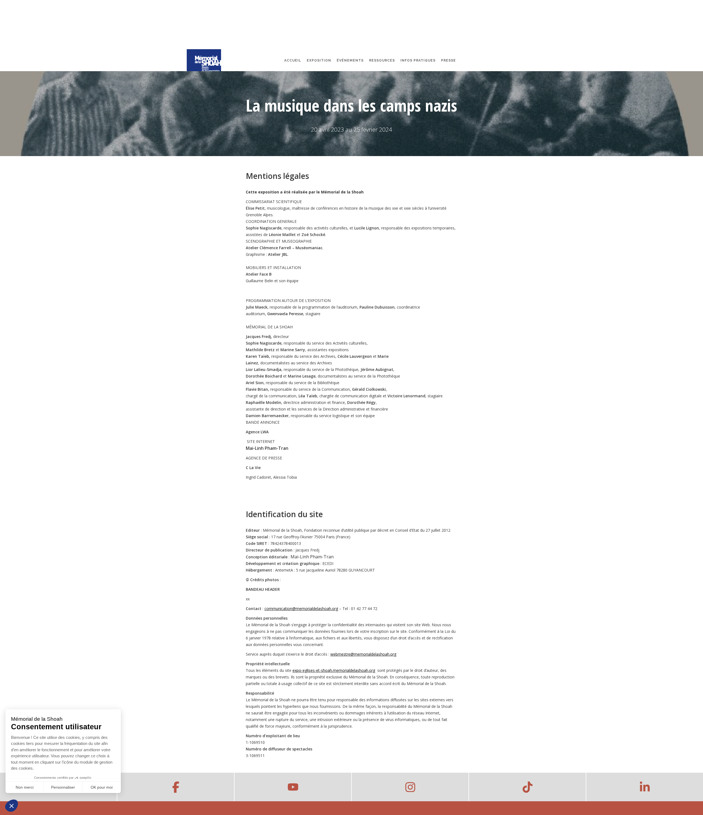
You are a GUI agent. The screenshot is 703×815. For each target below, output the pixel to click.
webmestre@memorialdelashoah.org (363, 654)
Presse (448, 60)
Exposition (319, 60)
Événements (350, 60)
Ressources (382, 60)
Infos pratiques (418, 60)
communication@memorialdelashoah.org (301, 608)
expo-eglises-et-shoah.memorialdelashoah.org (333, 670)
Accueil (292, 60)
